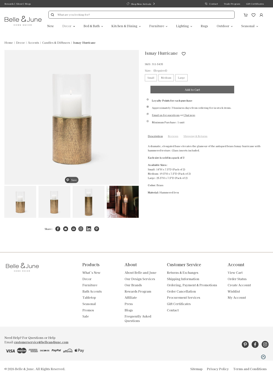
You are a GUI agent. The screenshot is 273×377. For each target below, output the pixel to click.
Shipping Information (183, 279)
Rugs (204, 26)
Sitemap (196, 369)
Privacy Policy (218, 369)
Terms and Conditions (250, 369)
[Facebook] (57, 228)
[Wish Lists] (253, 14)
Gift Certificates (255, 3)
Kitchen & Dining (124, 26)
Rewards (9, 3)
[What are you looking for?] (52, 14)
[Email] (65, 228)
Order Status (237, 279)
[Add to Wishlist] (184, 53)
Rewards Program (138, 291)
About (19, 3)
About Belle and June (140, 272)
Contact (213, 3)
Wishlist (234, 291)
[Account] (261, 14)
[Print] (73, 228)
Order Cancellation (181, 291)
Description (155, 136)
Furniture (157, 26)
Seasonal (248, 26)
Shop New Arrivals (141, 3)
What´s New (91, 272)
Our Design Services (140, 279)
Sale (85, 316)
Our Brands (133, 285)
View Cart (235, 272)
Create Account (239, 285)
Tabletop (89, 297)
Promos (88, 310)
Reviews (173, 136)
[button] (263, 357)
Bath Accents (92, 291)
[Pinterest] (96, 228)
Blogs (28, 3)
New (50, 26)
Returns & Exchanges (182, 272)
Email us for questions (166, 115)
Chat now (189, 115)
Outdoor (223, 26)
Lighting (182, 26)
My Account (237, 297)
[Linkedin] (88, 228)
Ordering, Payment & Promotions (192, 285)
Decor (67, 26)
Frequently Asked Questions (138, 318)
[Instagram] (80, 228)
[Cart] (246, 14)
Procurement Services (183, 297)
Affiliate (131, 297)
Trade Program (232, 3)
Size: (156, 70)
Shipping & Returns (195, 136)
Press (129, 303)
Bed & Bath (92, 26)
